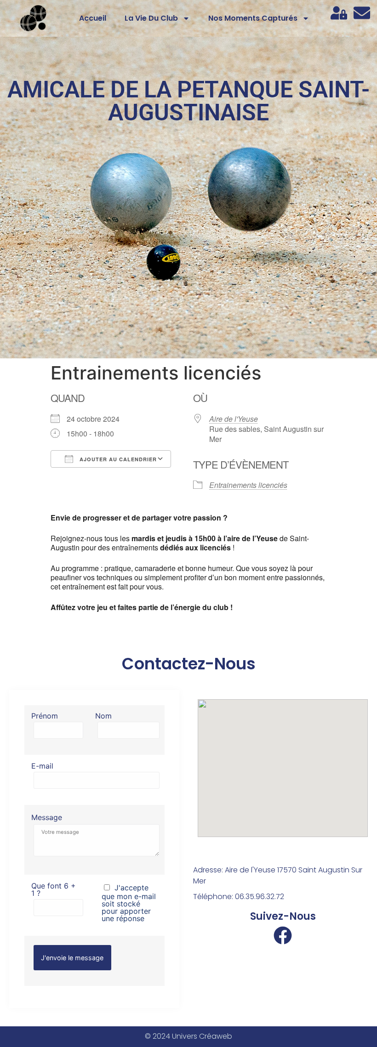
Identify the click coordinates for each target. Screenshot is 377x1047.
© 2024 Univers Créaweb (188, 1036)
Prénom (44, 716)
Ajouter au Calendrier (117, 459)
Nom (103, 716)
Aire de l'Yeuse (233, 418)
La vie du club (151, 18)
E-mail (42, 766)
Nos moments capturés (252, 18)
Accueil (92, 18)
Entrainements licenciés (248, 485)
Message (46, 817)
